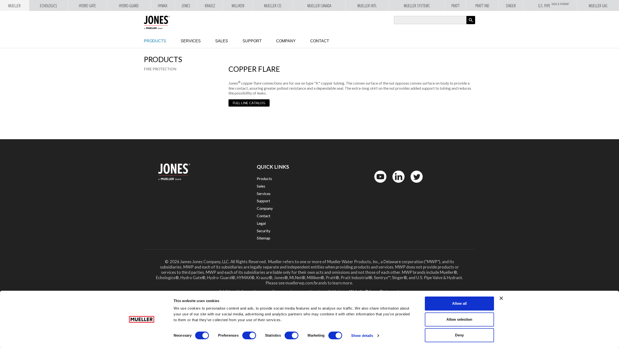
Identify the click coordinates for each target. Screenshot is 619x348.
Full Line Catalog (249, 103)
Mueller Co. (273, 6)
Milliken (238, 6)
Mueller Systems (417, 6)
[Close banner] (501, 298)
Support (252, 41)
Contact (319, 41)
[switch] (249, 335)
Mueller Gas (598, 6)
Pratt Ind (482, 6)
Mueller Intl (367, 6)
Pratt (455, 6)
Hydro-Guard (129, 6)
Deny (459, 335)
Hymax (162, 6)
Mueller (14, 6)
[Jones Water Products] (157, 22)
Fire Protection (160, 69)
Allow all (459, 303)
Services (191, 41)
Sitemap (263, 238)
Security (263, 230)
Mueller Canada (319, 6)
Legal (261, 223)
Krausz (210, 6)
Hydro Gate (87, 6)
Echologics (48, 6)
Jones (185, 6)
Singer (511, 6)
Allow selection (459, 319)
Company (286, 41)
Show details (362, 336)
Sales (221, 41)
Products (155, 41)
